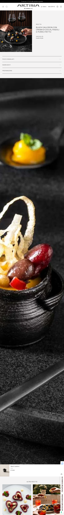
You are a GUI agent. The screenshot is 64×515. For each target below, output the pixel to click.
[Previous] (3, 1)
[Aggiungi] (61, 474)
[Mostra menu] (3, 6)
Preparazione (7, 70)
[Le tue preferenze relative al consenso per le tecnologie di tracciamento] (61, 512)
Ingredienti (6, 65)
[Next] (61, 1)
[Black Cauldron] (4, 470)
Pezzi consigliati (8, 59)
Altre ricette (32, 482)
